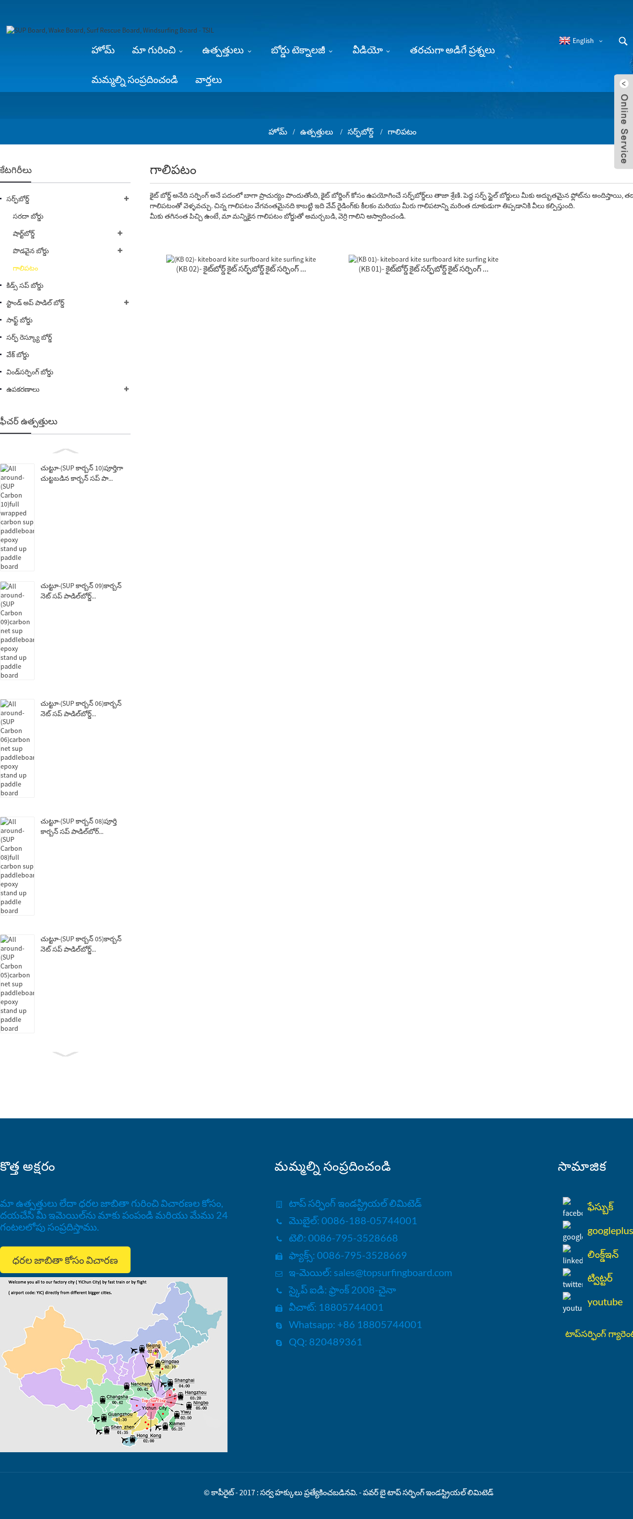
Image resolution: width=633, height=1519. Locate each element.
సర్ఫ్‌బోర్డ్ (360, 132)
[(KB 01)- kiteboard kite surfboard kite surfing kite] (423, 258)
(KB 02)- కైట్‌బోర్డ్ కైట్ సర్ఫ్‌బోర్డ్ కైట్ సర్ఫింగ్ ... (241, 269)
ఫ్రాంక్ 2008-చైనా (361, 1289)
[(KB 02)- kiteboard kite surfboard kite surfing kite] (241, 258)
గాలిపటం (402, 132)
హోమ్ (278, 132)
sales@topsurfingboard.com (393, 1272)
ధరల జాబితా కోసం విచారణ (65, 1260)
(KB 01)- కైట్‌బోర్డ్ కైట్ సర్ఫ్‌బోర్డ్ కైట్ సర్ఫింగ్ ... (424, 269)
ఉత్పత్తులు (316, 132)
